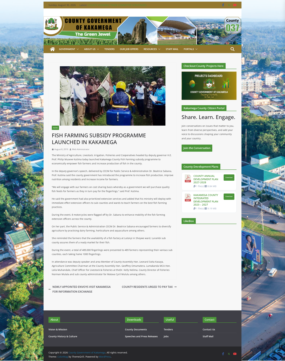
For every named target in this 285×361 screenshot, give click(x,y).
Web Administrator (80, 149)
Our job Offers (129, 49)
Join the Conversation (196, 148)
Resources (150, 49)
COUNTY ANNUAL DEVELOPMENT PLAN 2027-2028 (205, 179)
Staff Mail (208, 336)
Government (67, 49)
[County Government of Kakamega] (142, 18)
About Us (89, 49)
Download (229, 178)
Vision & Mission (57, 329)
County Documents (136, 329)
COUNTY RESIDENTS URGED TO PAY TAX (147, 287)
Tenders (109, 49)
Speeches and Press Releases (141, 336)
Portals (189, 49)
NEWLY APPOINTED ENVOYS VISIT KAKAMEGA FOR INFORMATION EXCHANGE (81, 289)
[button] (77, 49)
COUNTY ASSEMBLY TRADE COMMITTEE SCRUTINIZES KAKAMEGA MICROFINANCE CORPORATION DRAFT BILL (118, 6)
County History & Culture (62, 336)
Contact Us (209, 329)
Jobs (166, 336)
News (55, 128)
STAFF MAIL (172, 49)
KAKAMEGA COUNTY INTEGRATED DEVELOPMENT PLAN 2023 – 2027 (205, 199)
